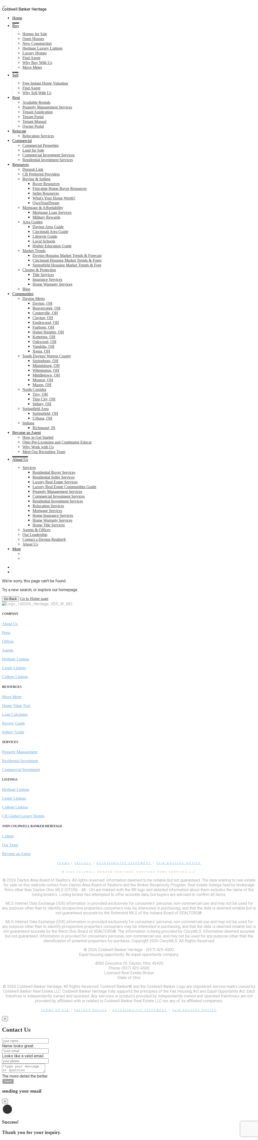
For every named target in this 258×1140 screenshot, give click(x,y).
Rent (16, 97)
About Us (20, 459)
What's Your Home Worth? (54, 198)
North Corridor (34, 389)
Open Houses (33, 39)
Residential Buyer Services (54, 472)
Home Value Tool (16, 705)
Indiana (28, 423)
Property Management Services (47, 107)
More (16, 549)
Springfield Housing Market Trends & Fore (67, 265)
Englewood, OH (46, 322)
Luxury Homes (34, 53)
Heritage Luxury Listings (42, 48)
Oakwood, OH (44, 342)
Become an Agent (26, 432)
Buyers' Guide (13, 723)
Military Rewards (46, 217)
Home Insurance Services (53, 515)
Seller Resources (46, 193)
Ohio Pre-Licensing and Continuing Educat (56, 442)
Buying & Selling (36, 179)
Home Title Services (49, 525)
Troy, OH (40, 394)
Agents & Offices (36, 530)
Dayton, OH (42, 303)
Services (29, 467)
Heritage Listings (15, 659)
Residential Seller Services (54, 477)
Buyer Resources (46, 184)
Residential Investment (20, 761)
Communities (23, 294)
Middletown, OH (46, 375)
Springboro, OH (45, 361)
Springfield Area (35, 409)
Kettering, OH (44, 337)
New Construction (37, 43)
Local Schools (44, 241)
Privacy (83, 863)
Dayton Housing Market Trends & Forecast (67, 255)
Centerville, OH (45, 313)
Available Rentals (36, 102)
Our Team (10, 845)
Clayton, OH (43, 318)
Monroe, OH (43, 380)
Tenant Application (37, 112)
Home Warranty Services (52, 284)
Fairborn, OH (43, 327)
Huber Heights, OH (48, 332)
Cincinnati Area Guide (50, 231)
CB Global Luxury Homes (23, 816)
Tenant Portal (33, 117)
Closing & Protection (39, 270)
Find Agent (31, 58)
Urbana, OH (42, 418)
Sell (15, 75)
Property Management (19, 752)
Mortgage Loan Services (52, 212)
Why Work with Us (38, 447)
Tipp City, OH (44, 399)
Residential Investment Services (47, 160)
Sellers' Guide (13, 732)
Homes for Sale (34, 34)
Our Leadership (34, 534)
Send (8, 1081)
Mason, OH (42, 385)
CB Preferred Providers (41, 174)
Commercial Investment (21, 769)
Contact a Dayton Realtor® (44, 539)
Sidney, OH (42, 404)
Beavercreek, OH (46, 308)
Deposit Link (32, 169)
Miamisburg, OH (46, 365)
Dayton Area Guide (48, 227)
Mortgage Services (47, 511)
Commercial (22, 141)
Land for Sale (33, 150)
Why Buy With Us (37, 62)
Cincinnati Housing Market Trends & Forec (67, 260)
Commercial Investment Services (48, 155)
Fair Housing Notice (178, 863)
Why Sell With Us (36, 93)
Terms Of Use (55, 1010)
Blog (26, 289)
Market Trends (34, 251)
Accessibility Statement (123, 863)
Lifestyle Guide (45, 236)
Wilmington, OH (46, 370)
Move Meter (32, 67)
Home (17, 18)
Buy (15, 26)
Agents (7, 650)
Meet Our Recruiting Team (43, 452)
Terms (63, 863)
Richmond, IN (44, 428)
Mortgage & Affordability (42, 208)
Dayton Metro (33, 298)
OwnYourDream (46, 203)
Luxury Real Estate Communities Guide (64, 487)
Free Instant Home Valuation (45, 83)
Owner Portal (33, 126)
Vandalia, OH (43, 346)
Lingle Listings (14, 668)
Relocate (19, 131)
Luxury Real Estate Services (55, 482)
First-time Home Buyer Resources (60, 188)
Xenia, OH (41, 351)
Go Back (10, 599)
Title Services (43, 275)
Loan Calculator (15, 714)
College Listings (15, 677)
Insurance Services (47, 279)
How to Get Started (37, 437)
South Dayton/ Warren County (46, 356)
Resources (20, 164)
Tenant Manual (34, 121)
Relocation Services (38, 136)
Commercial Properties (40, 145)
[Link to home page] (4, 4)
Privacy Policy (91, 1010)
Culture (8, 836)
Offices (8, 641)
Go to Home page (34, 598)
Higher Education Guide (52, 246)
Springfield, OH (45, 413)
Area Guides (32, 222)
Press (6, 632)
